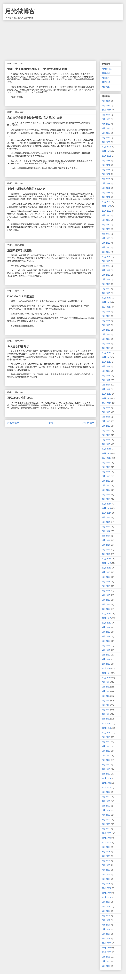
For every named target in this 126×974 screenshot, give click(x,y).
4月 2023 (106, 124)
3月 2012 (106, 655)
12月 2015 (106, 449)
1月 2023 (106, 128)
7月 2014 (106, 527)
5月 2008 (106, 865)
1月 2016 (106, 444)
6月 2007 (106, 916)
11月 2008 (106, 838)
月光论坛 (106, 82)
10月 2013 (106, 568)
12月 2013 (106, 559)
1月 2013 (106, 609)
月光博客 (106, 87)
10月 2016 (106, 403)
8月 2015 (106, 467)
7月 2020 (106, 225)
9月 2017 (106, 366)
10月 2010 (106, 733)
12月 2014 (106, 504)
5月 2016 (106, 426)
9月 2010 (106, 737)
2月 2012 (106, 659)
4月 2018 (106, 334)
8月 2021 (106, 165)
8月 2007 (106, 906)
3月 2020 (106, 243)
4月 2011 (106, 705)
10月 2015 (106, 458)
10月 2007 (106, 897)
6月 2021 (106, 174)
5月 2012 (106, 646)
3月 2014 (106, 545)
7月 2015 (106, 472)
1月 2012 (106, 664)
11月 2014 (106, 508)
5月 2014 (106, 536)
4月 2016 (106, 431)
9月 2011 (106, 682)
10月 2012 (106, 623)
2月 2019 (106, 289)
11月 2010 (106, 728)
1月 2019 (106, 293)
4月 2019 (106, 279)
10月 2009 (106, 787)
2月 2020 (106, 247)
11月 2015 (106, 453)
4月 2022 (106, 138)
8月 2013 (106, 577)
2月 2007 (106, 934)
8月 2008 (106, 852)
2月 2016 (106, 440)
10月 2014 (106, 513)
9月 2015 (106, 463)
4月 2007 (106, 925)
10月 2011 (106, 678)
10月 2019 (106, 257)
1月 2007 (106, 938)
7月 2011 (106, 691)
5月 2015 (106, 481)
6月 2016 (106, 421)
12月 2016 (106, 394)
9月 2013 (106, 572)
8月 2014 (106, 522)
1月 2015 (106, 499)
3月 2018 (106, 339)
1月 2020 (106, 252)
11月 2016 (106, 398)
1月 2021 (106, 197)
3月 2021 (106, 188)
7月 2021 (106, 170)
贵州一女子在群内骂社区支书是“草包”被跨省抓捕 (37, 69)
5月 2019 (106, 275)
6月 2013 (106, 586)
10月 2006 (106, 952)
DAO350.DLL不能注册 (20, 296)
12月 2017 (106, 353)
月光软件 (106, 78)
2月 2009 (106, 824)
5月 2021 (106, 179)
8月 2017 (106, 371)
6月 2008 (106, 861)
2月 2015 (106, 495)
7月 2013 (106, 582)
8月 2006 (106, 961)
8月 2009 (106, 797)
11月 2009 (106, 783)
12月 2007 (106, 888)
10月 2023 (106, 110)
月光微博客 (20, 11)
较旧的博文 (88, 423)
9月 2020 (106, 215)
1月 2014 (106, 554)
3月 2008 (106, 874)
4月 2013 (106, 595)
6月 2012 (106, 641)
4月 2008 (106, 870)
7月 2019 (106, 270)
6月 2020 (106, 229)
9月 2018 (106, 312)
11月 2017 (106, 357)
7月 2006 (106, 966)
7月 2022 (106, 133)
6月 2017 (106, 380)
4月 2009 (106, 815)
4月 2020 (106, 238)
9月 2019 (106, 261)
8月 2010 (106, 742)
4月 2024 (106, 101)
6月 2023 (106, 119)
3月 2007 (106, 929)
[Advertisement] (63, 39)
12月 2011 (106, 668)
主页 (50, 423)
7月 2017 (106, 376)
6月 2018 (106, 325)
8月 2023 (106, 115)
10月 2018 (106, 307)
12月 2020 (106, 202)
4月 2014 (106, 540)
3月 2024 (106, 105)
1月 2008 (106, 884)
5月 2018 (106, 330)
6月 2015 (106, 476)
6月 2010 (106, 751)
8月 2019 (106, 266)
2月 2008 (106, 879)
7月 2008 (106, 856)
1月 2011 (106, 719)
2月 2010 (106, 769)
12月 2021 (106, 147)
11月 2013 (106, 563)
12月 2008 (106, 833)
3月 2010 (106, 765)
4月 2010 (106, 760)
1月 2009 (106, 829)
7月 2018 (106, 321)
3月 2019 (106, 284)
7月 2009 (106, 801)
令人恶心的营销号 (18, 346)
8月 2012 (106, 632)
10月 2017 (106, 362)
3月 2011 (106, 710)
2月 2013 (106, 604)
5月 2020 (106, 234)
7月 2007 (106, 911)
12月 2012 (106, 614)
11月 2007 (106, 893)
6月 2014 (106, 531)
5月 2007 (106, 920)
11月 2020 (106, 206)
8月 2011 (106, 687)
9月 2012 (106, 627)
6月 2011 (106, 696)
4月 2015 (106, 485)
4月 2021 (106, 183)
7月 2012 (106, 636)
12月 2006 (106, 943)
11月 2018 (106, 302)
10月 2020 (106, 211)
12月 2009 (106, 778)
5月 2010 (106, 755)
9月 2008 (106, 847)
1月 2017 (106, 389)
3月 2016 (106, 435)
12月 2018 (106, 298)
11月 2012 (106, 618)
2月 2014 (106, 550)
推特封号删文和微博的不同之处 (26, 188)
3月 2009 (106, 820)
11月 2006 (106, 948)
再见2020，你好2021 (20, 397)
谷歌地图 (106, 73)
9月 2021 (106, 161)
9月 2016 (106, 408)
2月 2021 (106, 193)
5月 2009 (106, 810)
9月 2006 (106, 957)
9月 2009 (106, 792)
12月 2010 (106, 723)
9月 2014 (106, 517)
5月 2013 (106, 591)
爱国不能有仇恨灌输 (19, 250)
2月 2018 (106, 344)
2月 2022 (106, 142)
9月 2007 (106, 902)
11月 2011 (106, 673)
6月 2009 (106, 806)
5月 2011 (106, 701)
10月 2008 (106, 842)
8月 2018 (106, 316)
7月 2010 (106, 746)
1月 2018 (106, 348)
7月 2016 (106, 417)
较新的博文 (13, 423)
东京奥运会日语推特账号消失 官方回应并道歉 (34, 117)
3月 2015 (106, 490)
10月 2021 (106, 156)
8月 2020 (106, 220)
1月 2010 (106, 774)
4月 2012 (106, 650)
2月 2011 (106, 714)
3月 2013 (106, 600)
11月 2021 (106, 151)
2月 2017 (106, 385)
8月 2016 (106, 412)
